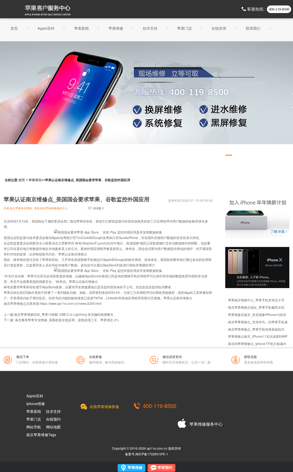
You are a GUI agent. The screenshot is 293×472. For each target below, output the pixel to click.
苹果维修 (116, 29)
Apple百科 (46, 29)
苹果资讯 (35, 180)
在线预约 (53, 419)
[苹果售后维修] (146, 100)
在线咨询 (219, 29)
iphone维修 (35, 404)
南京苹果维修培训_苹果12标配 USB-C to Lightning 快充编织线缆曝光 (63, 314)
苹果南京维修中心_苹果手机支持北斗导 (256, 300)
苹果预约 (165, 467)
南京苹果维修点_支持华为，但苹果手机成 (258, 322)
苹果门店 (184, 29)
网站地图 (53, 427)
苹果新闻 (81, 29)
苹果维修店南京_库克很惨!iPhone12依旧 (257, 314)
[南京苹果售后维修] (257, 267)
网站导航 (33, 427)
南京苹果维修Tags (41, 435)
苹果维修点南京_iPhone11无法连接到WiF (258, 336)
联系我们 (253, 29)
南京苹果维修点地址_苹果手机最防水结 (256, 307)
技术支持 (150, 29)
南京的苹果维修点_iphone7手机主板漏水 (257, 343)
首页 (14, 29)
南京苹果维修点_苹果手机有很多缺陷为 (256, 329)
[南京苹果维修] (257, 217)
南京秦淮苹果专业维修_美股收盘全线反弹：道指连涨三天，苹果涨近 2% (67, 320)
